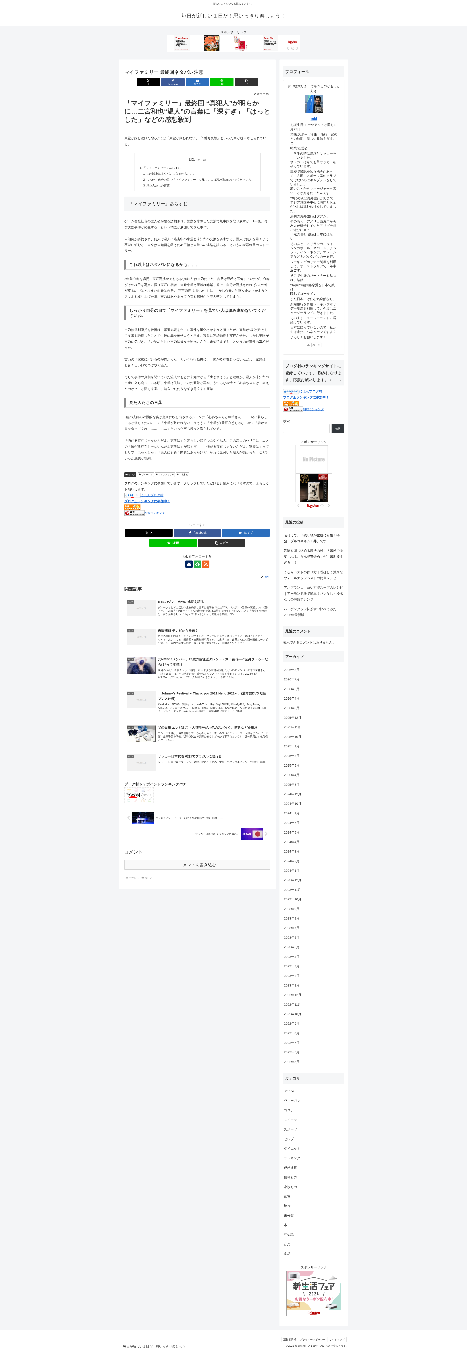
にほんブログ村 (151, 495)
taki (314, 119)
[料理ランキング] (134, 513)
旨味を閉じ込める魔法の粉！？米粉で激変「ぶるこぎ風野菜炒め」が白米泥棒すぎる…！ (313, 556)
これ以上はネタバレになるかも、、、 (171, 173)
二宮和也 (184, 474)
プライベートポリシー (312, 1339)
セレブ (131, 474)
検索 (286, 421)
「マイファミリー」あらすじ (162, 167)
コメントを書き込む (197, 865)
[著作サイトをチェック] (189, 564)
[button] (246, 82)
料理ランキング (154, 513)
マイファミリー (166, 474)
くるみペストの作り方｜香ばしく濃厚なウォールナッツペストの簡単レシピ (313, 575)
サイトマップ (337, 1339)
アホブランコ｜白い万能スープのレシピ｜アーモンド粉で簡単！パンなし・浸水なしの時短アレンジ (313, 593)
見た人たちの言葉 (158, 185)
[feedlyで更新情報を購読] (197, 564)
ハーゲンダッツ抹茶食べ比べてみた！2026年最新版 (312, 612)
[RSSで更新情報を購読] (205, 564)
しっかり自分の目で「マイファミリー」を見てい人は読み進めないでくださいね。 (200, 179)
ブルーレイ (147, 474)
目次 (192, 159)
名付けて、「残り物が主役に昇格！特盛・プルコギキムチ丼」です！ (312, 538)
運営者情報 (289, 1339)
